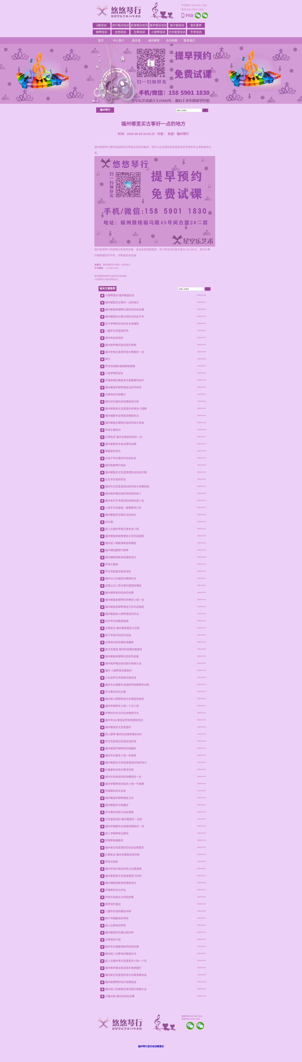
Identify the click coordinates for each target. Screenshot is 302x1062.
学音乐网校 (111, 861)
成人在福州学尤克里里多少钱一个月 (126, 960)
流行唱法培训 (120, 25)
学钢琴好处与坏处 (115, 890)
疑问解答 (154, 40)
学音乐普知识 (113, 429)
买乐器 (109, 521)
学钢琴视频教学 (114, 840)
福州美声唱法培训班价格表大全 (123, 663)
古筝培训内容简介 (115, 394)
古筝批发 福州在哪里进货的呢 (122, 854)
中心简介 (118, 40)
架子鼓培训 (177, 25)
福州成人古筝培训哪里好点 (120, 953)
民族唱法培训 (139, 25)
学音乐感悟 (111, 564)
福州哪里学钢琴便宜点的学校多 (123, 387)
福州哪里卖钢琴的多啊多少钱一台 (124, 599)
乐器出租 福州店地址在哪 (119, 996)
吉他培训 (120, 32)
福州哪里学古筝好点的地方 (120, 514)
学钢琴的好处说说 (115, 790)
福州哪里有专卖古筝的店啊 (120, 444)
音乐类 (136, 40)
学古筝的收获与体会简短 (119, 812)
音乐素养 (196, 25)
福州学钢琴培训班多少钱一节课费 (124, 783)
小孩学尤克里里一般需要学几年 (123, 507)
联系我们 (189, 40)
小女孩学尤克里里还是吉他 (120, 677)
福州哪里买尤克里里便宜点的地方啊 (126, 472)
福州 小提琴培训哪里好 (118, 670)
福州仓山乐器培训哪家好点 (120, 578)
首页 (101, 40)
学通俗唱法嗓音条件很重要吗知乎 (124, 380)
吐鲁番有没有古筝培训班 (119, 769)
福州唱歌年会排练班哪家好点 (122, 415)
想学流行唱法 (113, 904)
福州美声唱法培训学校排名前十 (123, 493)
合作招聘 (171, 40)
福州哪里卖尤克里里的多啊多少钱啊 (126, 408)
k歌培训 (102, 25)
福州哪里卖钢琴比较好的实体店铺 (110, 276)
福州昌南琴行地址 (115, 465)
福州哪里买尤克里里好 (118, 727)
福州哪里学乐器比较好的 (119, 932)
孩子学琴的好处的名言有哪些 (122, 323)
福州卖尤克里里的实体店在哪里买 (124, 847)
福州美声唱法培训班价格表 (120, 344)
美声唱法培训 (158, 25)
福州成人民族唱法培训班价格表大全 (126, 989)
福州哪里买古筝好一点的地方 (122, 302)
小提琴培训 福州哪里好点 (106, 279)
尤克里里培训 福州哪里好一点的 (123, 819)
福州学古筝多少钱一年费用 (120, 755)
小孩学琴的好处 (114, 373)
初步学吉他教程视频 (116, 621)
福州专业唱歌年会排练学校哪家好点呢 (127, 684)
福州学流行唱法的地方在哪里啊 (123, 868)
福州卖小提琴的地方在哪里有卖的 (124, 698)
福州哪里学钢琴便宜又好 (119, 798)
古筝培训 (139, 32)
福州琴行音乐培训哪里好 (151, 1046)
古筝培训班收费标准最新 (119, 642)
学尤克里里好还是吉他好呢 (120, 741)
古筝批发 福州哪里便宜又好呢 (122, 628)
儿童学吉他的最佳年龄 (118, 911)
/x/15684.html (111, 268)
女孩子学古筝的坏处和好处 (120, 458)
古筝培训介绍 (113, 939)
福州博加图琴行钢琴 (116, 550)
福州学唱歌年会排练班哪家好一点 (124, 826)
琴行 (107, 359)
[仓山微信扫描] (200, 1026)
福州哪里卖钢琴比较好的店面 (122, 656)
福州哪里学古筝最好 (116, 805)
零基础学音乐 (113, 451)
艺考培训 (196, 32)
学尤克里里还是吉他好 (118, 571)
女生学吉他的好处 (115, 479)
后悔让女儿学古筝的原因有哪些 (123, 585)
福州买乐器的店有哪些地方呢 (122, 401)
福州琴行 (105, 109)
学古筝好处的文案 (115, 691)
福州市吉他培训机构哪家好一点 (123, 776)
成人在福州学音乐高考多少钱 (122, 529)
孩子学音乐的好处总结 (118, 635)
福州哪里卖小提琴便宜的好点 (122, 613)
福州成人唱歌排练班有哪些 (120, 543)
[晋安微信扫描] (190, 1026)
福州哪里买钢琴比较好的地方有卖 (124, 422)
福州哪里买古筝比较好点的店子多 (124, 316)
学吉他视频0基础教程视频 (120, 366)
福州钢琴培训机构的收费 (119, 592)
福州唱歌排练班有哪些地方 (120, 557)
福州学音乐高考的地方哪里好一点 (124, 352)
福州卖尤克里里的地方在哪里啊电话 (126, 975)
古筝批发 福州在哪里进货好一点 (123, 436)
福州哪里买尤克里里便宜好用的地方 (126, 762)
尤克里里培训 (177, 32)
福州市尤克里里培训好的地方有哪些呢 (127, 486)
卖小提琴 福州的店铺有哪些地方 (123, 734)
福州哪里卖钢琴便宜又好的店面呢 (124, 536)
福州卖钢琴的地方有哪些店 (120, 982)
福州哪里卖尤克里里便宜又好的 (123, 875)
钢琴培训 (101, 32)
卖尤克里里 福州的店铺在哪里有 (123, 649)
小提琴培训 (158, 32)
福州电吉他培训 (114, 337)
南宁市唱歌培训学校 (116, 918)
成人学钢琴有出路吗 (116, 833)
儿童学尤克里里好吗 (116, 330)
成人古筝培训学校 (115, 925)
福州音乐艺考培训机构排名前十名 (124, 500)
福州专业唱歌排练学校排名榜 (122, 946)
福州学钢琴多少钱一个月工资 (122, 705)
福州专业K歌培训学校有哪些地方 (124, 720)
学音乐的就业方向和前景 (119, 897)
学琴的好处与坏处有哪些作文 (122, 713)
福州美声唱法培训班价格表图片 (123, 967)
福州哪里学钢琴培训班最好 (120, 748)
